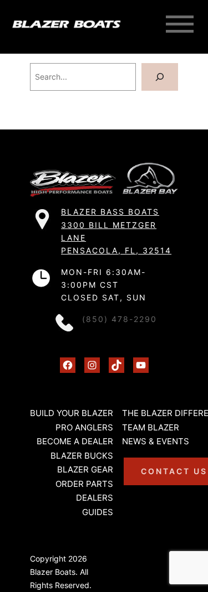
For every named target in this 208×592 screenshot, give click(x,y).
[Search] (159, 77)
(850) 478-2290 (119, 319)
